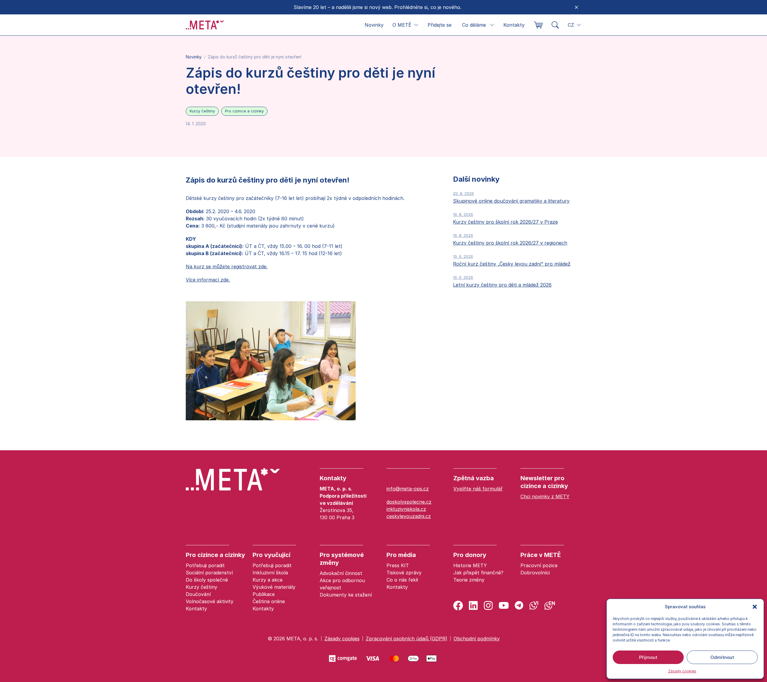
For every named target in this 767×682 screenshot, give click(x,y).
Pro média (401, 554)
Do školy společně (207, 580)
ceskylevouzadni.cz (408, 516)
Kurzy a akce (268, 580)
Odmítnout (722, 657)
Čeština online (269, 601)
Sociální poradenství (209, 573)
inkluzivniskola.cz (406, 509)
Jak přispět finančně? (478, 573)
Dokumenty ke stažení (346, 595)
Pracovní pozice (539, 565)
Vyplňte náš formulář (478, 489)
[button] (755, 607)
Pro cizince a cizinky (244, 111)
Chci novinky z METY (545, 496)
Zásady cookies (682, 671)
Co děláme (474, 25)
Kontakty (514, 25)
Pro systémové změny (342, 558)
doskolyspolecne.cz (408, 502)
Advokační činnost (341, 573)
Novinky (374, 25)
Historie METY (470, 565)
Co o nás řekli (402, 580)
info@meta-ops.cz (407, 489)
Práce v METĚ (540, 554)
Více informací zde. (208, 280)
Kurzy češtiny (202, 111)
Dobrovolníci (535, 573)
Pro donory (469, 554)
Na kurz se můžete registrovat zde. (227, 267)
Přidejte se (440, 25)
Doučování (198, 594)
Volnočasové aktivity (209, 601)
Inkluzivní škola (270, 573)
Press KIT (397, 565)
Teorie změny (468, 580)
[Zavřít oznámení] (576, 7)
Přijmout (648, 657)
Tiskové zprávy (404, 573)
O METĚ (401, 25)
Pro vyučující (271, 554)
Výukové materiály (274, 587)
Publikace (264, 594)
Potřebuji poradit (205, 565)
